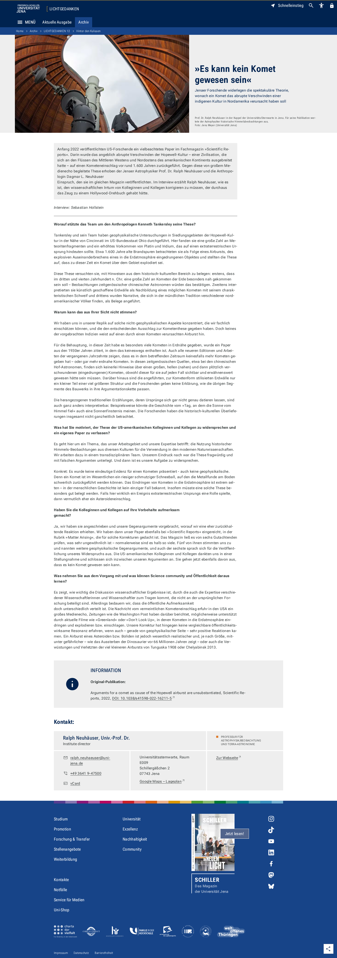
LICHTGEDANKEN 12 (57, 31)
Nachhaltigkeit (135, 839)
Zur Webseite (229, 757)
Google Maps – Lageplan (162, 781)
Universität (132, 819)
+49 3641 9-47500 (85, 773)
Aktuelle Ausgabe (57, 22)
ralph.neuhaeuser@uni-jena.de (90, 760)
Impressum (61, 953)
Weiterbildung (65, 859)
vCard (75, 783)
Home (19, 31)
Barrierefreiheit (104, 953)
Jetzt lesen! (234, 833)
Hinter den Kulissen (88, 31)
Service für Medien (69, 899)
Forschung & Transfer (72, 839)
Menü (30, 22)
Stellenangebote (67, 849)
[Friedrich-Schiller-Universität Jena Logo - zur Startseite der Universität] (28, 9)
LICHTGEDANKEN (64, 9)
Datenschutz (81, 953)
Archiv (83, 22)
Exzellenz (130, 829)
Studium (61, 819)
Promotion (62, 829)
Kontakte (61, 879)
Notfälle (60, 889)
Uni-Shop (61, 909)
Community (132, 849)
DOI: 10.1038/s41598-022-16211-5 (143, 698)
